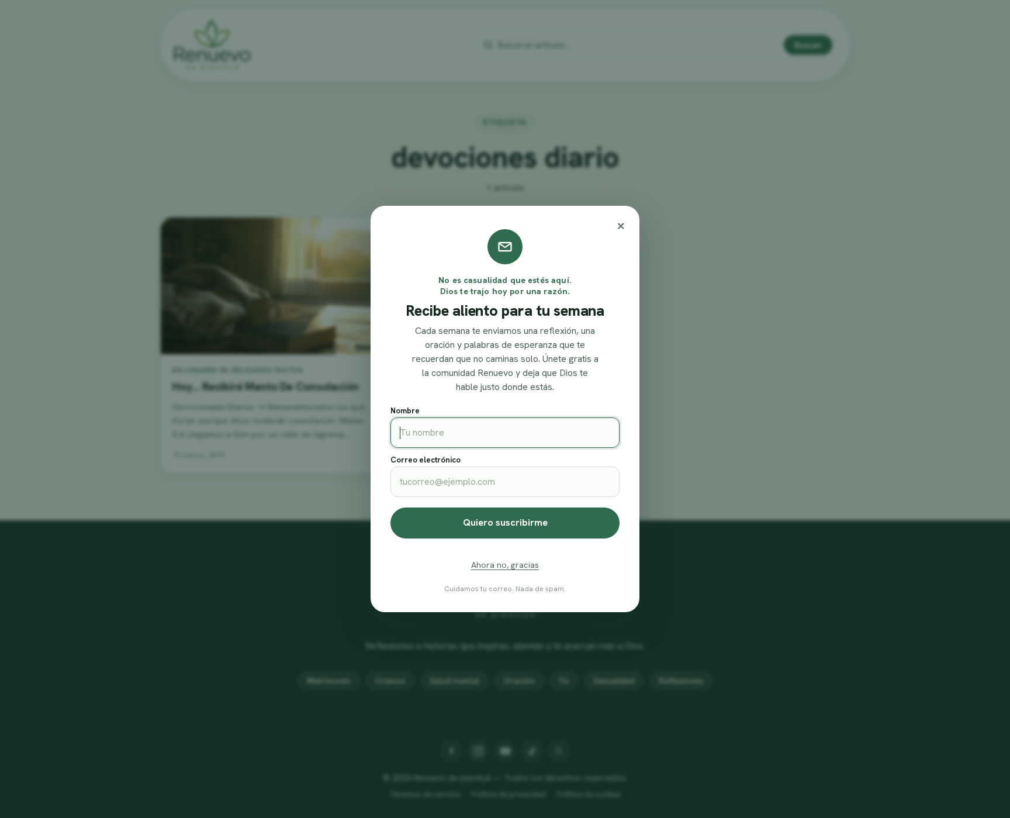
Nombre (405, 411)
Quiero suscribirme (505, 522)
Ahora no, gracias (505, 565)
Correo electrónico (425, 460)
